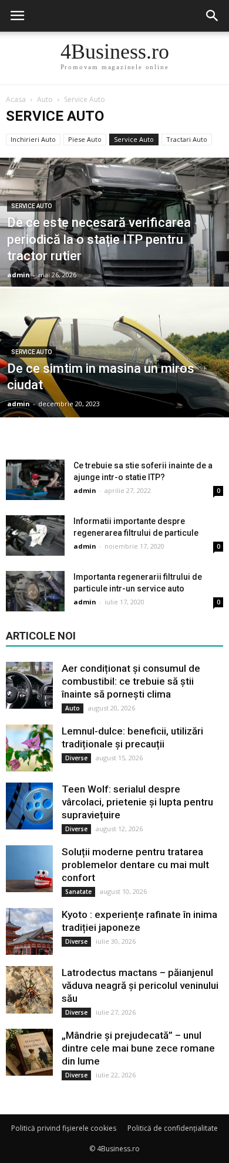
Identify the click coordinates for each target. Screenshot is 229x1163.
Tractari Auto (186, 139)
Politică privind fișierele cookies (63, 1128)
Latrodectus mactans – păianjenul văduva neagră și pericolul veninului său (140, 985)
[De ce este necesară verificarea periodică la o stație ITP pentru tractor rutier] (114, 256)
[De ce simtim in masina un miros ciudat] (114, 387)
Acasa (16, 99)
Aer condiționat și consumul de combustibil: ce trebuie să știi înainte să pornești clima (131, 681)
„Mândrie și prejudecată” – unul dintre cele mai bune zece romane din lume (138, 1048)
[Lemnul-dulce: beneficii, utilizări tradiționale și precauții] (29, 748)
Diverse (76, 758)
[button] (212, 16)
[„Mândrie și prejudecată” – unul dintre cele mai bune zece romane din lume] (29, 1052)
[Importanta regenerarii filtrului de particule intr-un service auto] (35, 591)
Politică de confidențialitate (172, 1128)
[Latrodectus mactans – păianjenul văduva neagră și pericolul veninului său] (29, 990)
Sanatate (78, 891)
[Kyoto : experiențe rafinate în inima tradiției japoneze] (29, 931)
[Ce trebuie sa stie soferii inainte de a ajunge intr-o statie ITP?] (35, 480)
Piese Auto (85, 139)
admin (18, 274)
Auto (72, 708)
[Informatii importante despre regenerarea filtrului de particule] (35, 535)
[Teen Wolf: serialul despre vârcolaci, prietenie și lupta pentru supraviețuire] (29, 806)
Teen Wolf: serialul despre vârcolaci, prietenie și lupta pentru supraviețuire (137, 802)
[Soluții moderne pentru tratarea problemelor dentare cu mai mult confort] (29, 868)
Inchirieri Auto (33, 139)
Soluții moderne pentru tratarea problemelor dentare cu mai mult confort (135, 864)
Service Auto (134, 139)
